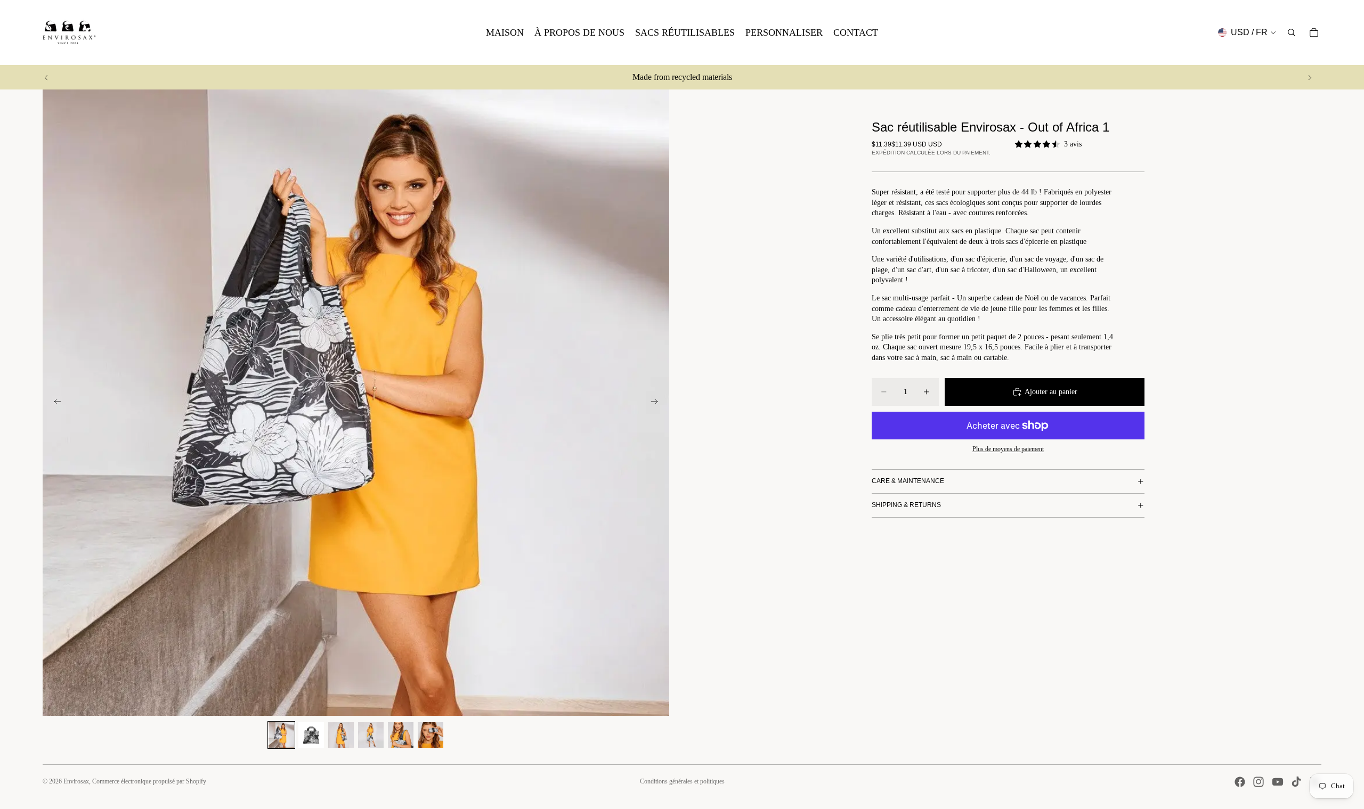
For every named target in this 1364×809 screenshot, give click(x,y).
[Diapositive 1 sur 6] (281, 735)
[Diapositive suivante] (1309, 77)
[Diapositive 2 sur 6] (311, 735)
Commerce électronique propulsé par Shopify (149, 781)
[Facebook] (1239, 781)
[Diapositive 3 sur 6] (341, 735)
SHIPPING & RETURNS (906, 505)
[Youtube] (1277, 781)
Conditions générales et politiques (682, 781)
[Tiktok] (1296, 781)
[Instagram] (1258, 781)
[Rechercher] (1291, 32)
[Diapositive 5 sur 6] (400, 735)
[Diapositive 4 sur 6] (371, 735)
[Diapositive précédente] (46, 77)
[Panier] (1314, 32)
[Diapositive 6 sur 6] (430, 735)
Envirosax (76, 781)
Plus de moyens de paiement (1008, 449)
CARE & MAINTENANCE (908, 481)
